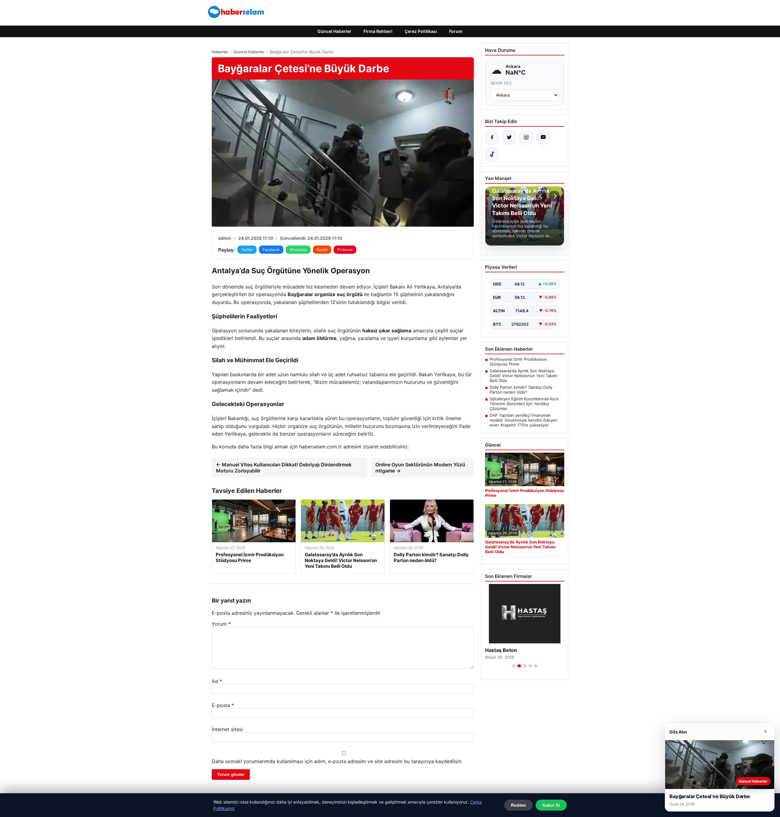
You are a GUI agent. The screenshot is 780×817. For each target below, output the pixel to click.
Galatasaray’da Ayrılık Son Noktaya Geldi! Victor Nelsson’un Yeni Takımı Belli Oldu (523, 375)
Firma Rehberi (377, 31)
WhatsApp (298, 249)
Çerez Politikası (421, 31)
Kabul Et (551, 805)
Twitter (247, 249)
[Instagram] (526, 137)
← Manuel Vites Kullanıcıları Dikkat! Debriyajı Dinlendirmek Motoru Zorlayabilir (284, 468)
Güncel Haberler (334, 31)
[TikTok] (492, 154)
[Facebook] (492, 137)
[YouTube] (543, 137)
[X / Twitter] (509, 137)
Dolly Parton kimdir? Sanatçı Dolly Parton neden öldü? (521, 389)
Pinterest (345, 249)
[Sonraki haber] (554, 196)
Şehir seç (501, 83)
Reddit (322, 249)
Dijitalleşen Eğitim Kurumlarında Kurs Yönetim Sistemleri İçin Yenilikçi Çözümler (524, 403)
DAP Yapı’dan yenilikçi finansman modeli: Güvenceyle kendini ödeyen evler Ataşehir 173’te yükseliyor (524, 420)
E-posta (223, 705)
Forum (456, 31)
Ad (217, 681)
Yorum (221, 624)
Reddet (518, 805)
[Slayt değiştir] (514, 665)
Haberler (220, 51)
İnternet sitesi (227, 729)
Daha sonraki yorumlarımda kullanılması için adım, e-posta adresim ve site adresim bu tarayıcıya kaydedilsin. (337, 761)
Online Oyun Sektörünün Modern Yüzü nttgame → (420, 468)
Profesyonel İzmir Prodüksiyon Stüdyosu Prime (518, 361)
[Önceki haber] (541, 196)
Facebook (271, 249)
